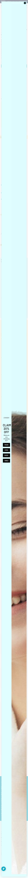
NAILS (6, 461)
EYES (6, 450)
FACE (6, 445)
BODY (6, 455)
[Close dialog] (25, 3)
